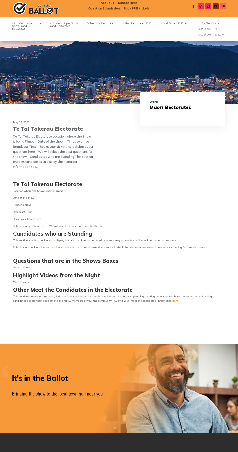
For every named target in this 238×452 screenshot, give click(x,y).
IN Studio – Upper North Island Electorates (63, 25)
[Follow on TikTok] (201, 6)
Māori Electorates (170, 107)
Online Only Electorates (101, 23)
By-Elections (209, 23)
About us (107, 3)
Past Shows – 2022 (209, 34)
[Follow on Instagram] (208, 6)
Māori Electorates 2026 (137, 23)
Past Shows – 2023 (209, 29)
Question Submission (104, 8)
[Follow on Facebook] (193, 6)
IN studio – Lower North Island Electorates (22, 26)
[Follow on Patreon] (223, 6)
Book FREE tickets (137, 8)
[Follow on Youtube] (216, 6)
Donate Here (127, 3)
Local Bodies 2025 (172, 23)
